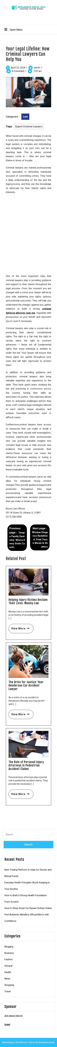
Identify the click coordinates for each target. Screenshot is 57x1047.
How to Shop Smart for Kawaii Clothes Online (28, 908)
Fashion (8, 959)
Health (7, 972)
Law (25, 116)
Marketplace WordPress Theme (18, 1042)
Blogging (8, 946)
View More (17, 627)
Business (9, 953)
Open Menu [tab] (12, 29)
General (8, 965)
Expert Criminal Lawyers (28, 126)
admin (37, 67)
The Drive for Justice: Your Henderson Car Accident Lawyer (26, 685)
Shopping (9, 985)
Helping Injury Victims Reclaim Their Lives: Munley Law (28, 601)
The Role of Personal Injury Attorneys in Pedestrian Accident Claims (26, 765)
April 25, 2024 (18, 67)
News (7, 978)
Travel (7, 991)
